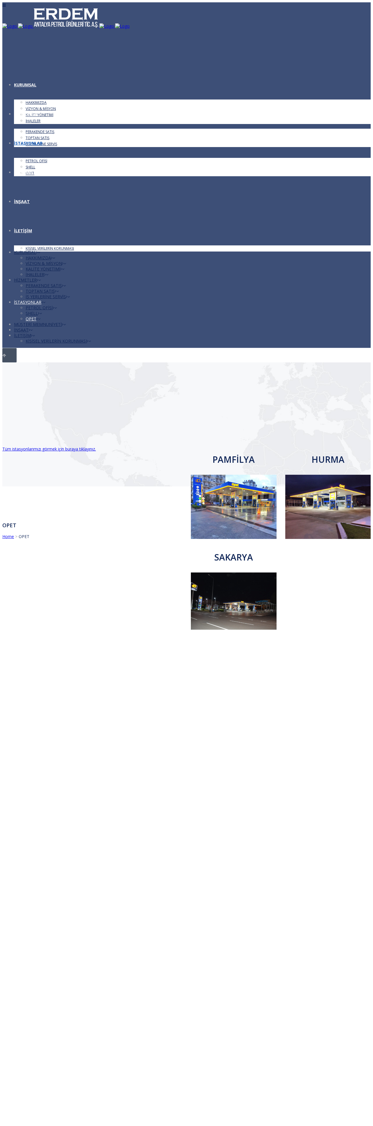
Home (8, 536)
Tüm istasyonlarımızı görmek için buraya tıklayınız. (49, 449)
